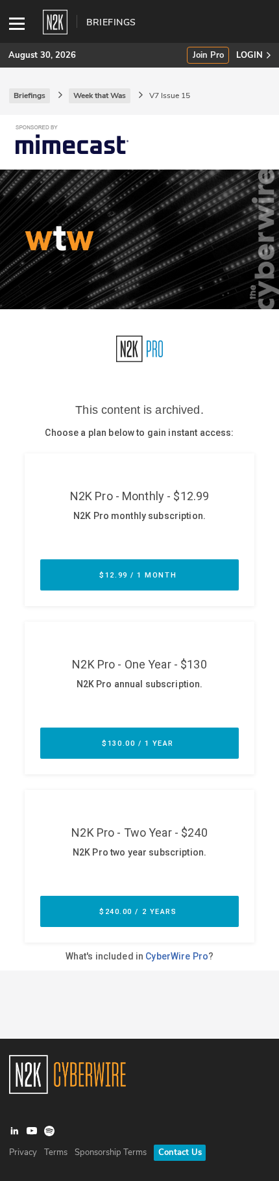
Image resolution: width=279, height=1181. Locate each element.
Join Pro (208, 55)
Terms (55, 1152)
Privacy (23, 1152)
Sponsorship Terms (111, 1152)
